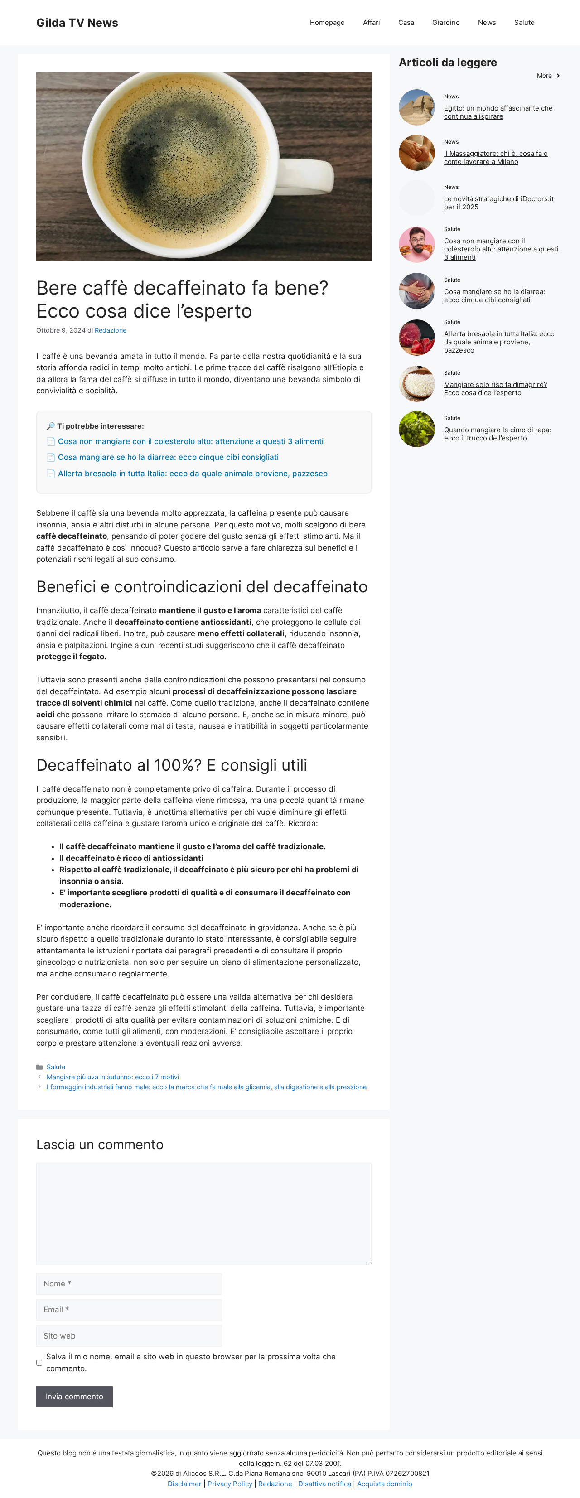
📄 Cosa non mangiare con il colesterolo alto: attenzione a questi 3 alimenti (185, 441)
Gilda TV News (77, 22)
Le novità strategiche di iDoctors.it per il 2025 (499, 202)
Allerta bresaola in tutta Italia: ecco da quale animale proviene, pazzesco (499, 341)
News (487, 22)
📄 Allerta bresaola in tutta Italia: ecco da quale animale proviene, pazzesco (187, 473)
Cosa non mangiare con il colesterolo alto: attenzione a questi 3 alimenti (501, 249)
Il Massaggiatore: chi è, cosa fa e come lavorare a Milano (496, 157)
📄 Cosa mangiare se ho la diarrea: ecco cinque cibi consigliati (162, 457)
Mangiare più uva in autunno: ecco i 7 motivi (113, 1077)
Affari (371, 22)
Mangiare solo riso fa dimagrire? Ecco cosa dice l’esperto (495, 388)
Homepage (327, 22)
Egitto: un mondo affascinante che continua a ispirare (498, 112)
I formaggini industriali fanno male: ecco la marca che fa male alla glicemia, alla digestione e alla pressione (207, 1087)
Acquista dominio (384, 1483)
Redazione (275, 1483)
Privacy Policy (230, 1483)
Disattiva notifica (324, 1483)
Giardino (446, 22)
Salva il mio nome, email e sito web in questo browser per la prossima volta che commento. (191, 1362)
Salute (524, 22)
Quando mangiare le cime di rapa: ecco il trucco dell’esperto (497, 433)
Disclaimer (185, 1483)
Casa (406, 22)
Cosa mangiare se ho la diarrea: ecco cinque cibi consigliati (494, 295)
